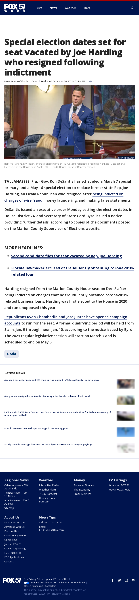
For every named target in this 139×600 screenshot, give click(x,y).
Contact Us (10, 539)
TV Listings (118, 480)
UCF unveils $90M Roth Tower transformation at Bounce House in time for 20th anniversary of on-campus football (57, 414)
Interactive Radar (49, 485)
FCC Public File (12, 552)
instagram (126, 580)
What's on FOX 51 (14, 522)
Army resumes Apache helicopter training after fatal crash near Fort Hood (47, 396)
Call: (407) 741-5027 (50, 522)
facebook (112, 580)
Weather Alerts (47, 489)
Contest (9, 561)
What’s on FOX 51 (119, 485)
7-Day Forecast (48, 494)
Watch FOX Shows (119, 489)
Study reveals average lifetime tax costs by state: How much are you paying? (48, 444)
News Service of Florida (16, 81)
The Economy (82, 489)
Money (79, 480)
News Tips (47, 517)
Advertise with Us (14, 526)
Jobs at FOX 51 (13, 544)
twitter (119, 580)
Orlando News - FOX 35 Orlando (16, 486)
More (87, 8)
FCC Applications (14, 557)
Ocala (34, 81)
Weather (46, 480)
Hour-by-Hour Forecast (47, 499)
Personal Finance (84, 485)
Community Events (15, 535)
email (133, 580)
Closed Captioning (15, 548)
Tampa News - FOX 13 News (15, 494)
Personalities (11, 531)
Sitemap (9, 508)
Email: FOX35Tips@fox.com (51, 528)
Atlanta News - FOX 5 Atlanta (17, 502)
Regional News (16, 480)
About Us (11, 517)
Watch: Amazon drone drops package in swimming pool (36, 428)
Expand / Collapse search (132, 8)
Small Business (82, 494)
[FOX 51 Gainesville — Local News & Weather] (16, 7)
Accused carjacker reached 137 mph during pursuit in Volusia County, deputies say (51, 380)
